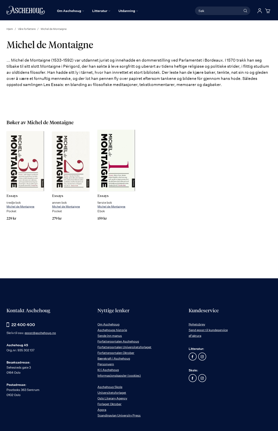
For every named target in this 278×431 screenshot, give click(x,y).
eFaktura (195, 336)
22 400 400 (23, 324)
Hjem (10, 28)
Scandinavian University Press (119, 415)
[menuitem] (70, 10)
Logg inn (259, 11)
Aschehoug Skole (109, 387)
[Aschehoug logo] (25, 10)
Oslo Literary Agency (112, 398)
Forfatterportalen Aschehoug (118, 341)
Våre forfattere (27, 28)
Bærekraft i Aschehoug (113, 358)
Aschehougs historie (112, 330)
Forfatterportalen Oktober (115, 353)
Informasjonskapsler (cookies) (119, 376)
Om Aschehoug (108, 324)
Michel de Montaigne (20, 206)
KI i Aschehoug (108, 370)
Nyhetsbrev (197, 324)
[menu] (97, 10)
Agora (101, 410)
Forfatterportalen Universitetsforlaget (124, 347)
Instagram (202, 357)
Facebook (193, 357)
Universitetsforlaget (111, 393)
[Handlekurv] (268, 11)
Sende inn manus (109, 336)
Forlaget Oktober (109, 404)
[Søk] (245, 11)
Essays (12, 196)
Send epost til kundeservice (208, 330)
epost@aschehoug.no (40, 333)
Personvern (105, 364)
